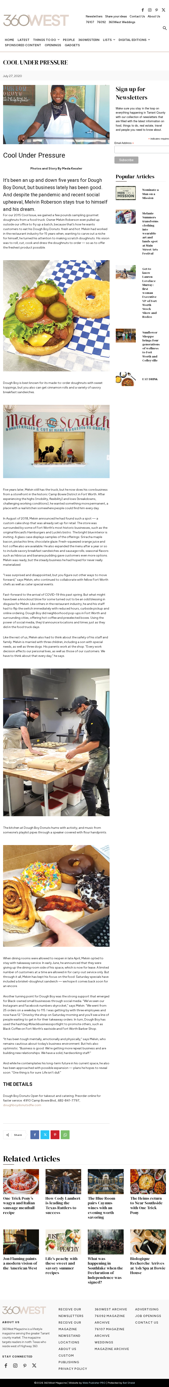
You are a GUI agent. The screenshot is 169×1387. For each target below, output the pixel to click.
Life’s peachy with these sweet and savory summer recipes (61, 1266)
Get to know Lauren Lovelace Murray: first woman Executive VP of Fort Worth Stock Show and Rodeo (149, 293)
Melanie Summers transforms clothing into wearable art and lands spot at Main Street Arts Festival (150, 233)
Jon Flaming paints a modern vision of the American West (20, 1263)
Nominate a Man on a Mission (150, 194)
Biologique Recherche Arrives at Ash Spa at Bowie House (147, 1266)
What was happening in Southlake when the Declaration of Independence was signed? (105, 1270)
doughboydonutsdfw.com (22, 1105)
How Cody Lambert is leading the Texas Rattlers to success (63, 1205)
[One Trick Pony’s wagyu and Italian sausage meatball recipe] (21, 1181)
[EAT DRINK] (126, 379)
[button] (165, 28)
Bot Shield (129, 1382)
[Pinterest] (156, 10)
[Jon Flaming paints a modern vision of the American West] (21, 1241)
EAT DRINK (150, 379)
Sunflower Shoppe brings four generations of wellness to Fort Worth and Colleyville (151, 346)
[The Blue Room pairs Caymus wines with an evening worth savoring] (106, 1181)
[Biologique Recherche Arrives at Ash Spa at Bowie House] (148, 1241)
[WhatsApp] (65, 1134)
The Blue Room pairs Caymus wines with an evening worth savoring (101, 1207)
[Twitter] (163, 10)
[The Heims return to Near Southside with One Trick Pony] (148, 1181)
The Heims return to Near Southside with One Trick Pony (146, 1205)
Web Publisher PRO (94, 1382)
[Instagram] (149, 10)
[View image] (56, 315)
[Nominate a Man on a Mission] (126, 193)
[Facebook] (142, 10)
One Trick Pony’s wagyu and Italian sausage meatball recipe (19, 1205)
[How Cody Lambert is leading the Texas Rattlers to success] (63, 1181)
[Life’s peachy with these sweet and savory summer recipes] (63, 1241)
